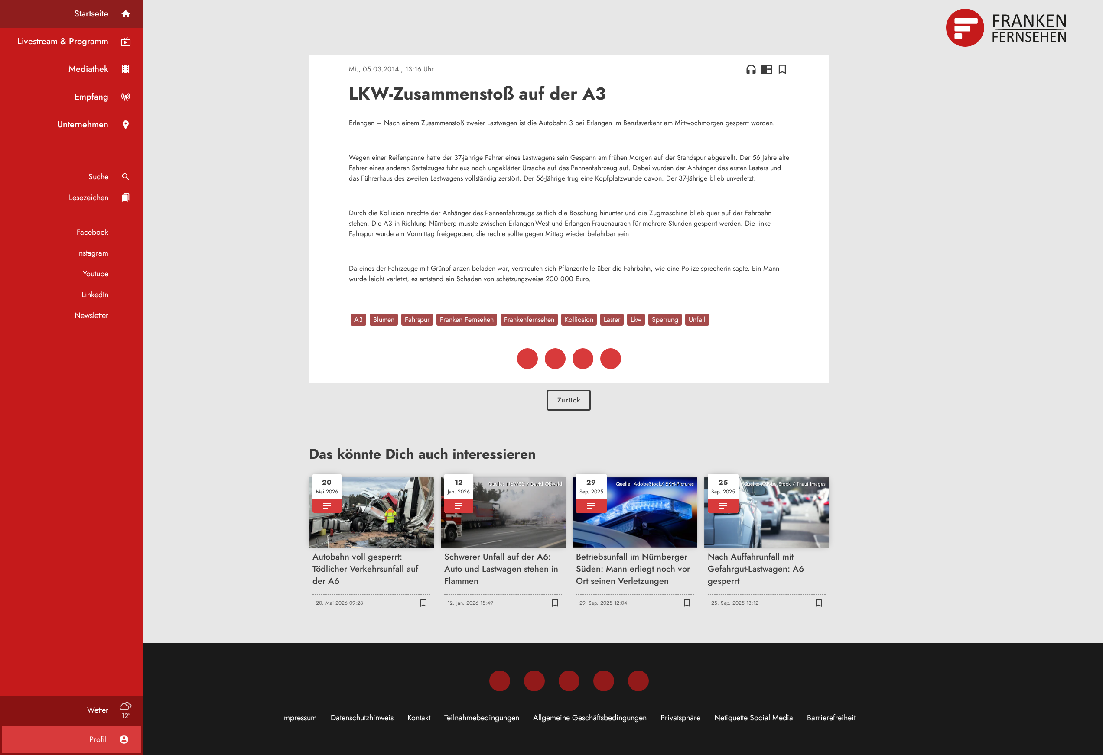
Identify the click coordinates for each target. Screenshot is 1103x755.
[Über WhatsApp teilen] (583, 358)
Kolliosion (579, 319)
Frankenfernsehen (529, 319)
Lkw (636, 319)
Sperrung (665, 319)
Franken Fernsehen (467, 319)
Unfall (697, 319)
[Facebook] (499, 681)
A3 (358, 319)
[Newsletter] (638, 681)
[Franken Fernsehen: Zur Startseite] (1007, 28)
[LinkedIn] (603, 681)
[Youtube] (569, 681)
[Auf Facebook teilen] (527, 358)
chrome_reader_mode (767, 69)
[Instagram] (534, 681)
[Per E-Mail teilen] (610, 358)
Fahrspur (417, 319)
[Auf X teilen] (555, 358)
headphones (751, 69)
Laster (612, 319)
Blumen (383, 319)
